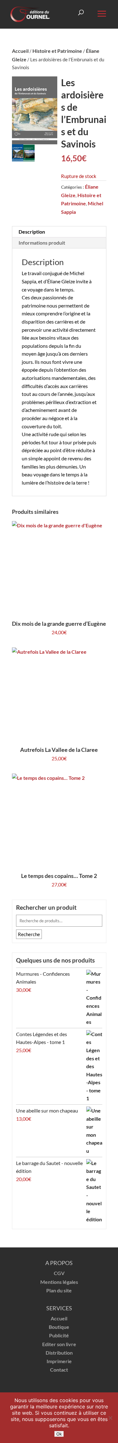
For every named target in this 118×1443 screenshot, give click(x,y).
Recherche (29, 934)
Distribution (59, 1353)
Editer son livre (59, 1344)
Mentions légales (59, 1282)
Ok (59, 1433)
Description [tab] (32, 232)
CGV (59, 1273)
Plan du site (59, 1290)
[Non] (110, 1418)
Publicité (59, 1335)
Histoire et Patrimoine (57, 51)
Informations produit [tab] (42, 243)
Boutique (59, 1327)
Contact (59, 1370)
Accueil (20, 51)
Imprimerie (59, 1361)
